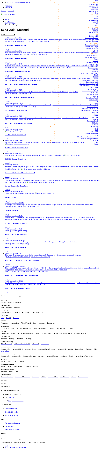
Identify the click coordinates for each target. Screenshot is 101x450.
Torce (96, 13)
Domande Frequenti (11, 408)
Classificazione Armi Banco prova (87, 137)
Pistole (96, 75)
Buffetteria (95, 29)
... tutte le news (9, 426)
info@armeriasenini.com (22, 2)
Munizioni (95, 105)
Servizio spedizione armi (12, 423)
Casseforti (95, 8)
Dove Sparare (94, 131)
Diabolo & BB (93, 36)
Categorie (8, 21)
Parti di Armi (94, 87)
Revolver (95, 77)
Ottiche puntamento (92, 48)
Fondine (95, 31)
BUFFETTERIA (10, 23)
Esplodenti (95, 119)
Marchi (96, 128)
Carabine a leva (93, 93)
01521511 (10, 2)
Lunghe (96, 103)
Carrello (3, 11)
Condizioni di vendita (11, 412)
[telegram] (8, 7)
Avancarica (94, 69)
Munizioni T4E (93, 6)
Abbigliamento (93, 32)
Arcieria (95, 16)
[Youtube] (8, 6)
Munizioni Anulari (92, 107)
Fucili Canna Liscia (92, 82)
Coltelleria (95, 18)
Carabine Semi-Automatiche (89, 80)
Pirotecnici (95, 123)
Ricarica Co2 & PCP (91, 38)
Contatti (96, 144)
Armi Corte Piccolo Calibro (89, 73)
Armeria (95, 61)
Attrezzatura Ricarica (91, 55)
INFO (96, 130)
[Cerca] (20, 296)
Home (7, 19)
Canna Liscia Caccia (92, 98)
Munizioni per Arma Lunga (89, 110)
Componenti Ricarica (91, 57)
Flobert (96, 114)
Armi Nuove (94, 71)
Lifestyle (95, 22)
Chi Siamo (95, 140)
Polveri (96, 59)
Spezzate (95, 116)
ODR (6, 446)
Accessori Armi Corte (91, 45)
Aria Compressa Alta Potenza (89, 85)
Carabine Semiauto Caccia (90, 91)
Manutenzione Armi (92, 41)
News (96, 135)
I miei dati (11, 11)
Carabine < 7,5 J (93, 68)
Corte (96, 101)
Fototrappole (94, 9)
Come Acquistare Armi (91, 133)
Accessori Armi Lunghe (91, 46)
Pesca (96, 25)
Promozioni (94, 126)
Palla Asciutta (94, 112)
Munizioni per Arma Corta (90, 108)
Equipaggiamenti (93, 20)
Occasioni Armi (93, 100)
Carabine (95, 78)
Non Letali (95, 117)
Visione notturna (93, 11)
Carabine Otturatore (92, 94)
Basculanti (95, 96)
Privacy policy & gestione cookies (15, 447)
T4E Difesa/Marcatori (91, 64)
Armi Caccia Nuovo (92, 89)
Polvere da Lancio (92, 121)
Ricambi (95, 52)
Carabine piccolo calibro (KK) (88, 84)
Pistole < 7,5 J (94, 66)
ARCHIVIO (94, 124)
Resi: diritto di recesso (11, 415)
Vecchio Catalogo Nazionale (89, 139)
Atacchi (96, 50)
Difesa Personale (93, 4)
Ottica (96, 23)
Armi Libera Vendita (92, 62)
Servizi (96, 142)
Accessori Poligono (92, 39)
